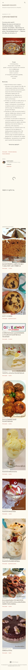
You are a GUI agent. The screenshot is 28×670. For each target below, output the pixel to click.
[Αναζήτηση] (25, 2)
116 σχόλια (10, 339)
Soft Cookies (7, 316)
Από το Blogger (15, 662)
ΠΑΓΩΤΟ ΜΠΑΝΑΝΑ (9, 472)
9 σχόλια (10, 474)
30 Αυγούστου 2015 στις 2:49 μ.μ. (13, 162)
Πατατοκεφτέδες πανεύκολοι (9, 420)
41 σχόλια (10, 268)
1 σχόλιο (9, 652)
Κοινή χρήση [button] (4, 151)
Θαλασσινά (8, 153)
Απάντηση (9, 166)
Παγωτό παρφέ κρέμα (11, 561)
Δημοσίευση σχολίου (12, 318)
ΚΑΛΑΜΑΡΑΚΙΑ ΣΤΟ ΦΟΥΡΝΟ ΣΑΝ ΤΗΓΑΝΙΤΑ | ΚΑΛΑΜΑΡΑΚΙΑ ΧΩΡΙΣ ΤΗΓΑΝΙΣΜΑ (14, 602)
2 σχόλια (10, 375)
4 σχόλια (10, 513)
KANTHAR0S (10, 161)
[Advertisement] (14, 209)
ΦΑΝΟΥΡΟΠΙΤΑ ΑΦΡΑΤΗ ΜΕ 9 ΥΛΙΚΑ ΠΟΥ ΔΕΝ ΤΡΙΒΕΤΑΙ (12, 265)
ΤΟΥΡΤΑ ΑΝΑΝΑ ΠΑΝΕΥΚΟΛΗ (13, 373)
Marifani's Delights (9, 5)
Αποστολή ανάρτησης (12, 151)
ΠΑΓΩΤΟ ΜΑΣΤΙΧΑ (9, 511)
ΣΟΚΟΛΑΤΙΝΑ (7, 650)
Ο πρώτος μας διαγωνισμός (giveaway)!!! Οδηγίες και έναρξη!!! (13, 335)
